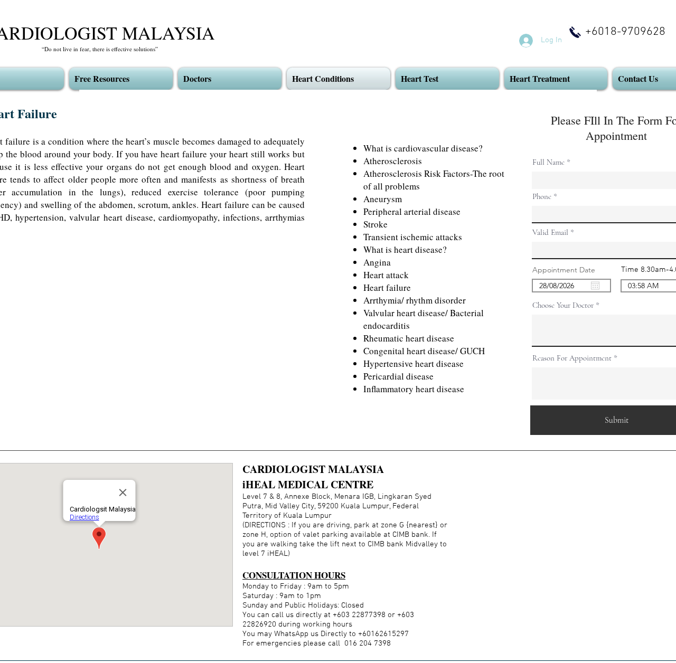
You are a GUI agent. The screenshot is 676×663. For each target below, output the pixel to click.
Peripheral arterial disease (412, 211)
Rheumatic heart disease (408, 338)
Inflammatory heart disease (413, 389)
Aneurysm (382, 199)
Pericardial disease (398, 376)
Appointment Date (568, 269)
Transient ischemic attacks (412, 237)
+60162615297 (382, 634)
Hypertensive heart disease (413, 363)
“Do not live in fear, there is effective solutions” (100, 49)
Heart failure (387, 287)
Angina (377, 262)
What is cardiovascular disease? (423, 148)
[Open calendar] (595, 285)
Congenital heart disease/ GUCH (424, 351)
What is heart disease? (405, 249)
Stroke (375, 224)
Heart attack (386, 275)
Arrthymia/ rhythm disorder (414, 300)
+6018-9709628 (625, 32)
